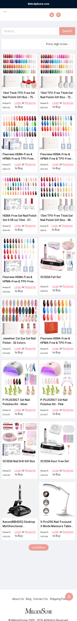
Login (18, 102)
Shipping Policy (59, 599)
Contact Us (40, 599)
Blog (28, 599)
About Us (18, 599)
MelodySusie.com (38, 4)
